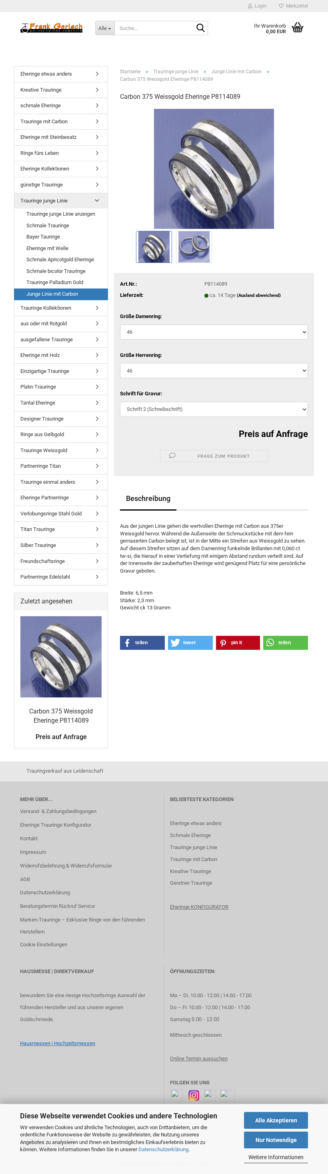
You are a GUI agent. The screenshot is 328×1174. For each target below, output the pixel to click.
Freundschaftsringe (42, 561)
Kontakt (29, 838)
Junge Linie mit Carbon (52, 294)
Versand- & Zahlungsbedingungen (58, 811)
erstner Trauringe (193, 883)
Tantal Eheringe (37, 403)
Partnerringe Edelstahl (45, 577)
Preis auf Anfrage (273, 434)
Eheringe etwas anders (46, 74)
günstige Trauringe (41, 185)
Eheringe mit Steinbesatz (48, 137)
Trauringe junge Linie (44, 201)
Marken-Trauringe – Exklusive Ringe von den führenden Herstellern (82, 926)
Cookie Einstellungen (43, 945)
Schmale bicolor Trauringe (56, 271)
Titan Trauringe (37, 529)
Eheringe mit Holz (40, 355)
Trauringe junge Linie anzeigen (60, 214)
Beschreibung (148, 498)
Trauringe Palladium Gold (54, 282)
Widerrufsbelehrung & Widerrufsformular (66, 866)
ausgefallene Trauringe (46, 340)
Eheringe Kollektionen (44, 169)
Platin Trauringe (38, 387)
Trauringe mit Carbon (44, 121)
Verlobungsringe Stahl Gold (51, 514)
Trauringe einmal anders (47, 482)
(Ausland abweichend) (259, 295)
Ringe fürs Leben (39, 153)
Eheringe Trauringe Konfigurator (55, 825)
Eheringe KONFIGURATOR (199, 907)
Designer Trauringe (42, 419)
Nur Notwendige (276, 1140)
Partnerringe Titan (40, 466)
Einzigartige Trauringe (44, 371)
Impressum (33, 852)
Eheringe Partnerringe (44, 498)
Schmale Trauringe (47, 225)
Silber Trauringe (38, 545)
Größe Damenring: (141, 316)
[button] (142, 643)
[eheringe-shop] (51, 28)
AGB (25, 879)
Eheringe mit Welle (47, 248)
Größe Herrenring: (141, 355)
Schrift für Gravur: (141, 394)
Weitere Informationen (276, 1157)
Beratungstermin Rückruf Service (57, 906)
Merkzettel (296, 6)
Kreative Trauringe (41, 90)
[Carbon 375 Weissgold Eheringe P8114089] (214, 168)
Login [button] (259, 6)
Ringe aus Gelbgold (42, 434)
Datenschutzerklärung (163, 1149)
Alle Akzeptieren (276, 1120)
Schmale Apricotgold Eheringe (60, 259)
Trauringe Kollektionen (45, 308)
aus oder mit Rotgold (43, 324)
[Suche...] (200, 28)
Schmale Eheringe (190, 835)
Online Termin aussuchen (199, 1059)
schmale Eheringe (40, 105)
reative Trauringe (192, 871)
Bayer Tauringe (43, 237)
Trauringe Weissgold (43, 450)
